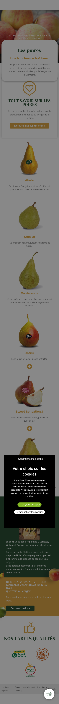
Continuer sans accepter (31, 459)
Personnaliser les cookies (29, 512)
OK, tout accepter (30, 504)
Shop (49, 694)
